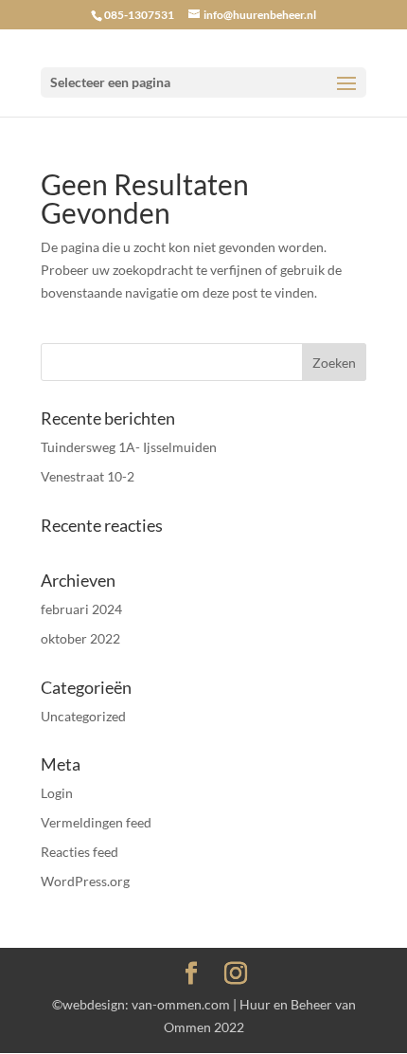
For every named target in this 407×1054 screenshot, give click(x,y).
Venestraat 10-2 (87, 476)
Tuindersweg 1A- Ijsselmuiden (129, 447)
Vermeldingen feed (96, 822)
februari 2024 (81, 609)
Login (57, 793)
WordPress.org (85, 881)
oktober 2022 (80, 638)
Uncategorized (83, 716)
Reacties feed (79, 852)
